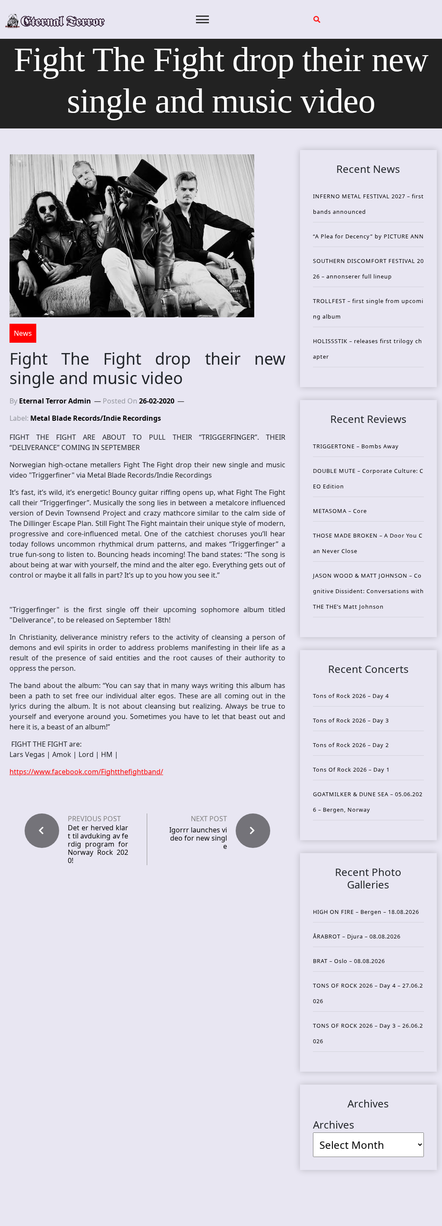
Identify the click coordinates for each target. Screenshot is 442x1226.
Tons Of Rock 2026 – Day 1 (351, 769)
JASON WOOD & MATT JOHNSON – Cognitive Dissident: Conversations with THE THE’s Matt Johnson (368, 591)
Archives (333, 1124)
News (23, 333)
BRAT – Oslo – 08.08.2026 (349, 961)
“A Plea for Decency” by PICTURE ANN (368, 236)
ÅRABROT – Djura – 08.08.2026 (357, 936)
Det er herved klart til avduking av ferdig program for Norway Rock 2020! (98, 844)
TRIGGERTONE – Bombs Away (356, 446)
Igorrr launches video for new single (198, 838)
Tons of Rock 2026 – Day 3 (351, 720)
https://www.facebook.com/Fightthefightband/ (86, 771)
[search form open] (317, 19)
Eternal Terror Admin (55, 401)
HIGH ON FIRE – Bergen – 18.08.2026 (366, 912)
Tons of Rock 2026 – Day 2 (351, 745)
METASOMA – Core (340, 511)
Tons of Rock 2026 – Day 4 (351, 696)
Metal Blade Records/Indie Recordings (95, 418)
